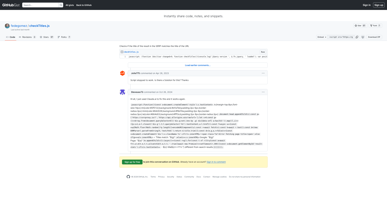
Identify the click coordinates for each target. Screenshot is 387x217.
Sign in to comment (216, 161)
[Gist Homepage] (11, 5)
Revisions (28, 37)
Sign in (367, 4)
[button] (356, 37)
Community (189, 177)
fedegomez (19, 26)
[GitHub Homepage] (128, 177)
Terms (153, 177)
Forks (65, 37)
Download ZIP (374, 37)
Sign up (378, 4)
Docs (199, 177)
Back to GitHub (84, 5)
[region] (193, 56)
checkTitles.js (39, 26)
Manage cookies (220, 177)
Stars (48, 37)
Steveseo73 (137, 92)
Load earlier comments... (198, 65)
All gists (70, 5)
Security (170, 177)
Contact (206, 177)
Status (179, 177)
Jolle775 (135, 73)
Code (12, 37)
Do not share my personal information (244, 177)
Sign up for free (132, 162)
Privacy (161, 177)
